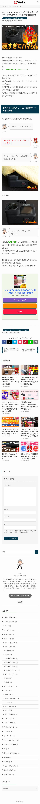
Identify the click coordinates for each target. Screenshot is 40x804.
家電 (6, 749)
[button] (4, 342)
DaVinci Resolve (10, 617)
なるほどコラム (10, 727)
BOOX (9, 678)
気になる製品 (10, 770)
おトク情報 (9, 634)
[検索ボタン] (37, 2)
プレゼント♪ (9, 736)
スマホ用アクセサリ (13, 670)
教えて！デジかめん (12, 753)
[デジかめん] (20, 2)
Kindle (9, 682)
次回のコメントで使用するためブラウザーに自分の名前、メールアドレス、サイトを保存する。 (21, 531)
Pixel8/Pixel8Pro (11, 666)
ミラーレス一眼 (10, 706)
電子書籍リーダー (11, 674)
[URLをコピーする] (35, 342)
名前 (6, 509)
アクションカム (7, 18)
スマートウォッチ (11, 643)
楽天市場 (19, 311)
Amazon (19, 306)
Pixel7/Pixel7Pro (12, 662)
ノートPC (8, 731)
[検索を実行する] (36, 552)
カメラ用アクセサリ (12, 698)
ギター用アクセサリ (12, 766)
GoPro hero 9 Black (14, 332)
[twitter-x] (18, 602)
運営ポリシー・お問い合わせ (20, 595)
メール (6, 517)
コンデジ (8, 702)
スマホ (8, 654)
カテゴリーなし (10, 686)
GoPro (14, 18)
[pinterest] (21, 602)
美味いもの (9, 774)
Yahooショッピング (20, 300)
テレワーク (9, 718)
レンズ (8, 710)
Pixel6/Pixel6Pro (11, 658)
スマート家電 (10, 646)
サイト (6, 524)
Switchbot (10, 650)
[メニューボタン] (2, 2)
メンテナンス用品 (11, 744)
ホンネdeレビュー (22, 18)
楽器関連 (8, 762)
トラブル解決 (9, 723)
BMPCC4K (9, 694)
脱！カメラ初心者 (11, 714)
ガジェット (9, 639)
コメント (7, 485)
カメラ (7, 690)
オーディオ (9, 630)
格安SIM (8, 757)
